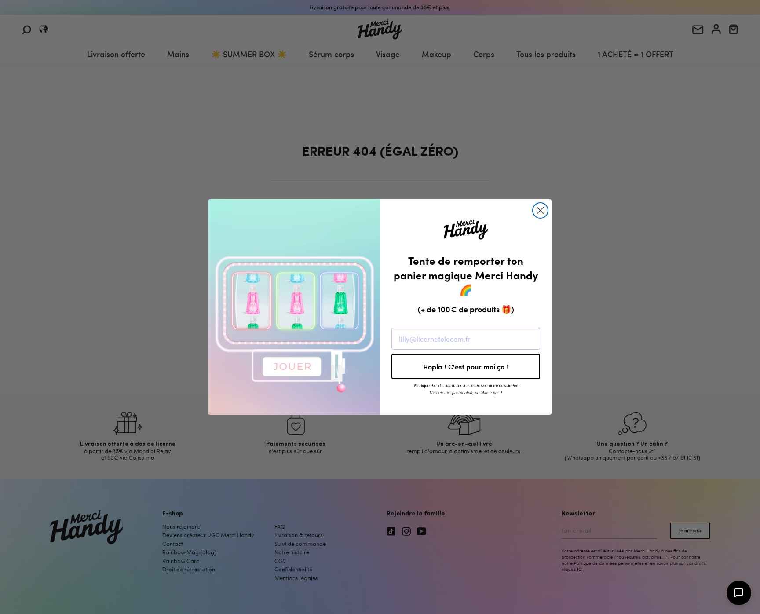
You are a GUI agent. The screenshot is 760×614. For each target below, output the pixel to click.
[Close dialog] (540, 210)
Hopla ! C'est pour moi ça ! (466, 366)
